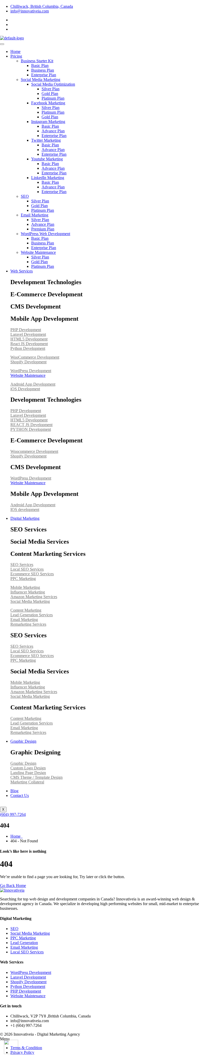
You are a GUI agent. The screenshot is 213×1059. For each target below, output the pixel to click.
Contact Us (19, 795)
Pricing (16, 56)
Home (15, 51)
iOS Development (25, 389)
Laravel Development (28, 334)
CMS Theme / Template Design (36, 777)
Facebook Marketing (48, 103)
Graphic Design (23, 741)
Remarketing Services (28, 624)
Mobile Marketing (25, 587)
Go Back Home (13, 885)
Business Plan (42, 70)
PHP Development (25, 329)
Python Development (27, 348)
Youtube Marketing (47, 159)
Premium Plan (42, 229)
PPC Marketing (23, 578)
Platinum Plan (53, 98)
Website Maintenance (38, 252)
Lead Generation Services (31, 615)
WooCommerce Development (34, 357)
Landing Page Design (28, 772)
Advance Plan (53, 131)
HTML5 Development (29, 339)
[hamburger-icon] (2, 44)
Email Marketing (34, 215)
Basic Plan (40, 65)
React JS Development (29, 343)
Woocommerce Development (34, 451)
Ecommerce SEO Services (32, 574)
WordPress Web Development (45, 233)
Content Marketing (25, 610)
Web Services (21, 271)
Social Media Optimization (53, 84)
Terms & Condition (26, 1048)
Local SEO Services (27, 569)
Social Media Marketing (40, 79)
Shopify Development (28, 362)
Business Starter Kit (37, 61)
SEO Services (21, 564)
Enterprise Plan (43, 75)
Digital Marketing (24, 518)
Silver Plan (50, 89)
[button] (106, 1039)
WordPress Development (30, 370)
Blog (14, 791)
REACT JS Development (31, 424)
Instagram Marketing (48, 121)
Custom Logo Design (28, 768)
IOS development (24, 509)
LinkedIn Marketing (47, 177)
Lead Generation (24, 942)
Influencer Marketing (27, 592)
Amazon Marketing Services (33, 597)
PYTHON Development (30, 429)
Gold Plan (50, 93)
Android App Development (32, 384)
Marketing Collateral (27, 782)
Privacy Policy (22, 1052)
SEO (25, 196)
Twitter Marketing (46, 140)
